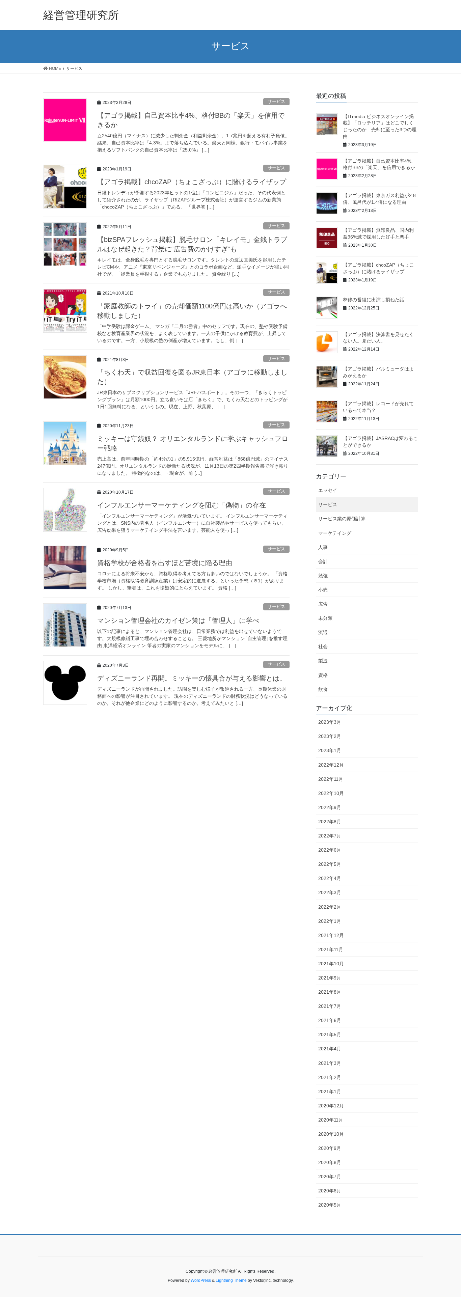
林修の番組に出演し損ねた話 (373, 299)
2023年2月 (329, 736)
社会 (323, 646)
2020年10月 (331, 1134)
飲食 (323, 689)
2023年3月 (329, 722)
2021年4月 (329, 1048)
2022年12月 (331, 765)
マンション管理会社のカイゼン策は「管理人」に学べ (178, 620)
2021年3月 (329, 1063)
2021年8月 (329, 992)
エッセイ (327, 490)
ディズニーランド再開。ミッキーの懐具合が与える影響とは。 (191, 678)
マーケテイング (334, 533)
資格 (323, 675)
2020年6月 (329, 1190)
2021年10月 (331, 963)
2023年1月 (329, 750)
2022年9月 (329, 807)
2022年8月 (329, 821)
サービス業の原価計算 (341, 518)
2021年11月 (330, 949)
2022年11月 (330, 779)
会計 (323, 561)
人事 (323, 547)
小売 (323, 589)
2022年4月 (329, 878)
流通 (323, 632)
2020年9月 (329, 1148)
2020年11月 (330, 1120)
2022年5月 (329, 864)
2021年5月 (329, 1034)
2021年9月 (329, 978)
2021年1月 (329, 1091)
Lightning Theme (231, 1280)
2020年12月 (331, 1105)
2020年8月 (329, 1162)
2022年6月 (329, 850)
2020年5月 (329, 1205)
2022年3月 (329, 892)
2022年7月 (329, 835)
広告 (323, 604)
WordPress (201, 1280)
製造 (323, 660)
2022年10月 (331, 793)
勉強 (323, 575)
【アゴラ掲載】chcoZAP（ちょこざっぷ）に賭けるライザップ (191, 182)
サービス (276, 101)
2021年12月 (331, 935)
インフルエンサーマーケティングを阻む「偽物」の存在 (181, 505)
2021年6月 (329, 1020)
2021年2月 (329, 1077)
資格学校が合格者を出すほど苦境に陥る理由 (164, 563)
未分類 (325, 618)
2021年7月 (329, 1006)
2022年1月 (329, 921)
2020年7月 (329, 1176)
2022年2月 (329, 907)
